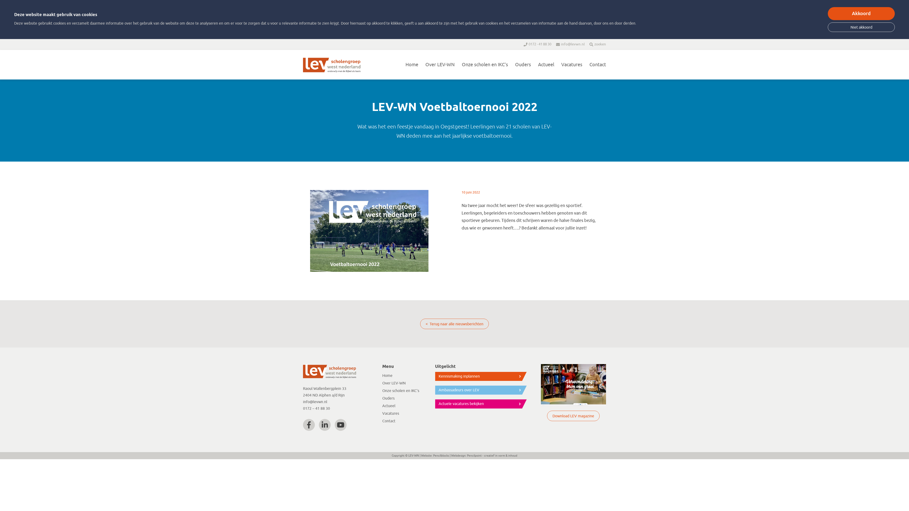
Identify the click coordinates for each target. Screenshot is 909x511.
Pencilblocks (441, 456)
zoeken (600, 44)
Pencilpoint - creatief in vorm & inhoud (492, 456)
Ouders (523, 65)
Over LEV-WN (440, 65)
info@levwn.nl (573, 44)
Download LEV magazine (573, 416)
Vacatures (571, 65)
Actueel (546, 65)
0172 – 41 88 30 (316, 408)
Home (411, 65)
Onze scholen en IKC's (485, 65)
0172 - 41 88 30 (540, 44)
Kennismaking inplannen (459, 376)
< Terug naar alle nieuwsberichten (454, 324)
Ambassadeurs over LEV (459, 390)
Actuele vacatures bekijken (461, 403)
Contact (597, 65)
